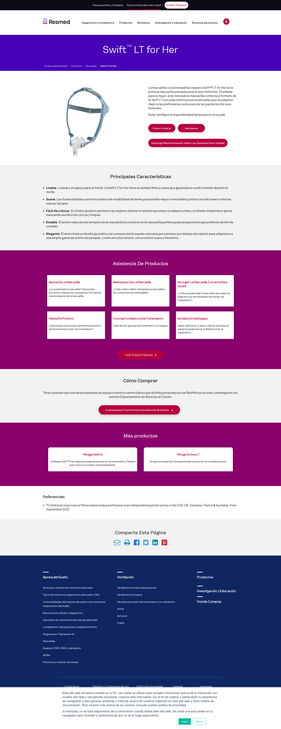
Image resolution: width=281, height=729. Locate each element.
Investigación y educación (171, 22)
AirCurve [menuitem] (122, 615)
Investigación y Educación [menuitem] (216, 591)
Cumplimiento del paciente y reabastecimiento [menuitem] (70, 626)
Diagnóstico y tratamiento (98, 22)
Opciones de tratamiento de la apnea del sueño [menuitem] (70, 619)
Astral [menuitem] (120, 608)
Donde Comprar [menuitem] (209, 601)
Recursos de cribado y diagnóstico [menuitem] (63, 612)
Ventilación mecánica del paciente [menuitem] (136, 587)
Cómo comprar (161, 128)
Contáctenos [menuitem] (71, 686)
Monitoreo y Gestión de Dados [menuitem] (60, 662)
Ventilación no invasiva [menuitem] (129, 594)
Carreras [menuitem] (178, 686)
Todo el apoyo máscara (140, 355)
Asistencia (143, 22)
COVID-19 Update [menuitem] (176, 5)
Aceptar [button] (184, 721)
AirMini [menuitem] (46, 655)
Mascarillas (91, 66)
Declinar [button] (199, 721)
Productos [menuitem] (205, 577)
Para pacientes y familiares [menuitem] (108, 5)
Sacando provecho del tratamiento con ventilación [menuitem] (146, 601)
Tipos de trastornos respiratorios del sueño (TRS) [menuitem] (71, 594)
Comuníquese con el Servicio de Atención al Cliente (139, 409)
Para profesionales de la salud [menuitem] (144, 5)
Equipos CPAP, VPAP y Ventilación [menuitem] (62, 648)
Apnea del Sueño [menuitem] (55, 577)
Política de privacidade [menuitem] (150, 686)
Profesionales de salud (56, 66)
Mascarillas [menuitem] (49, 641)
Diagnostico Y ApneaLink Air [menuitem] (58, 634)
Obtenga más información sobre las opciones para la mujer (188, 142)
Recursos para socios (205, 22)
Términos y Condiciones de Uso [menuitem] (110, 686)
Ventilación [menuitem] (125, 577)
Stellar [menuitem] (120, 622)
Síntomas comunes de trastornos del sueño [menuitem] (68, 587)
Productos (125, 22)
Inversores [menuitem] (206, 686)
